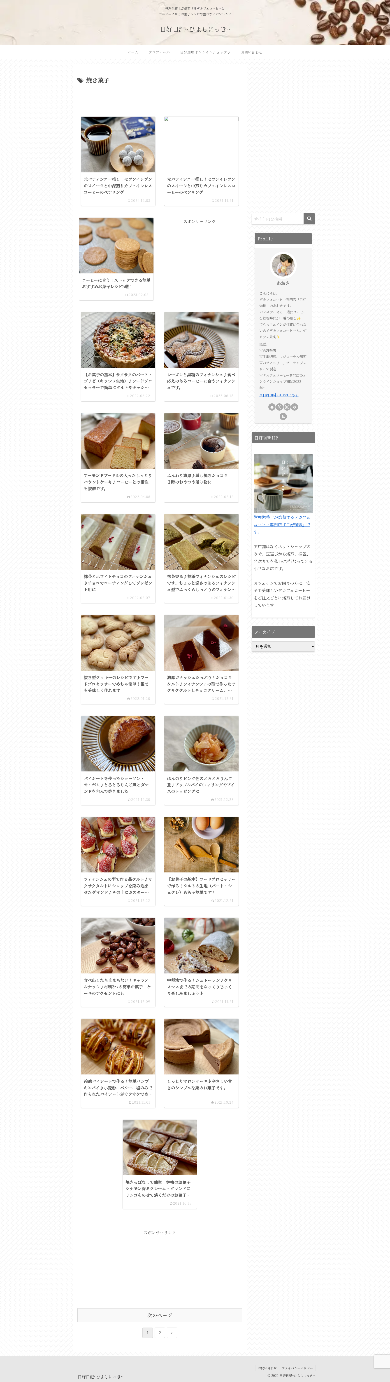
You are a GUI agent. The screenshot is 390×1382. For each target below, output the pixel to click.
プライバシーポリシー (297, 1368)
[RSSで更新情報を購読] (283, 416)
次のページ (159, 1315)
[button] (309, 218)
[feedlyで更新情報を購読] (294, 407)
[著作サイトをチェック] (272, 407)
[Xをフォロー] (279, 407)
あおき (283, 283)
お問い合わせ (267, 1368)
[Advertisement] (159, 97)
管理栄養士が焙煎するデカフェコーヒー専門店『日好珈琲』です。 (282, 524)
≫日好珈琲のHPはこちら (279, 394)
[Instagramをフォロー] (287, 407)
